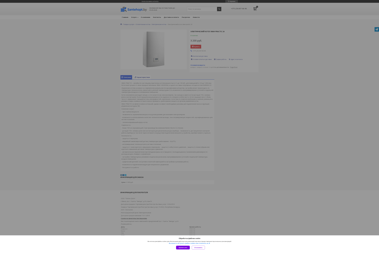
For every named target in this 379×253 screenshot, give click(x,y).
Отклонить (198, 247)
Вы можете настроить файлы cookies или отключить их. (189, 243)
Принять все (183, 247)
